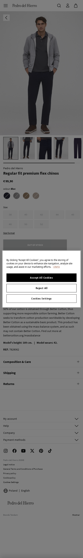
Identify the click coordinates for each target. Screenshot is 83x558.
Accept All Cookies (41, 277)
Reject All (42, 288)
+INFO (56, 266)
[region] (41, 279)
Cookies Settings (41, 298)
